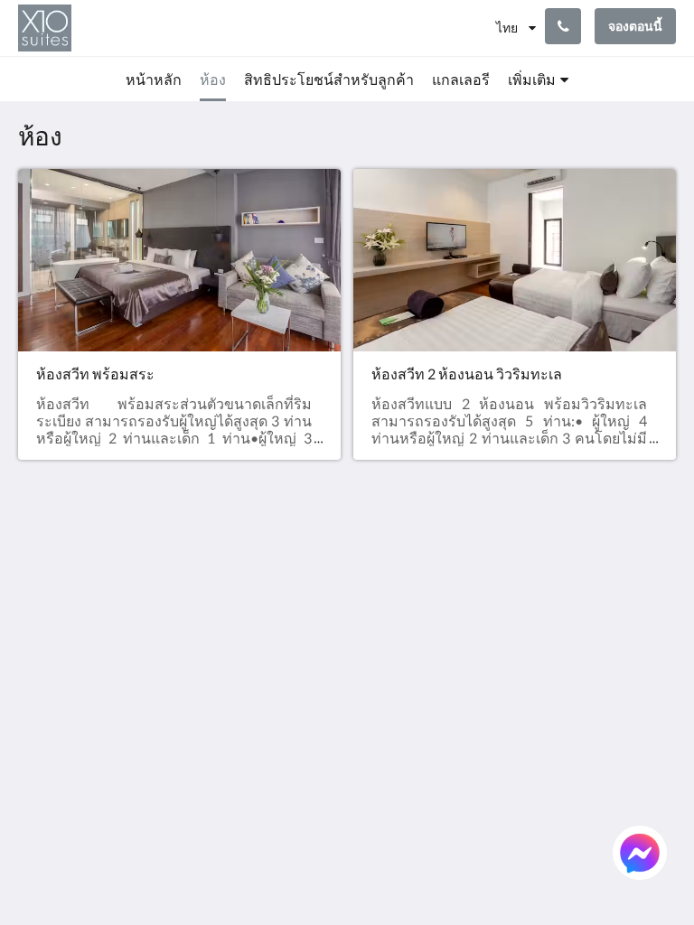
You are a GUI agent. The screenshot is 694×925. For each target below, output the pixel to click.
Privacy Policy (285, 636)
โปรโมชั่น (385, 651)
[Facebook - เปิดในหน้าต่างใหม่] (558, 585)
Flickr (370, 728)
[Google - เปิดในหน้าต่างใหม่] (608, 585)
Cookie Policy (284, 651)
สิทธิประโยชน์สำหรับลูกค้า (398, 613)
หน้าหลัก (381, 575)
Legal (258, 697)
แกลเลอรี (382, 636)
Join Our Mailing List (278, 582)
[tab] (291, 545)
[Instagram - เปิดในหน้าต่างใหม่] (658, 585)
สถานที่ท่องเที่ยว (389, 705)
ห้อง (366, 590)
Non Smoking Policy (283, 675)
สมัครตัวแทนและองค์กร (394, 675)
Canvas (390, 860)
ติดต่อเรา (381, 743)
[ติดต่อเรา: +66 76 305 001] (563, 26)
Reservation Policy (279, 613)
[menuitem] (154, 79)
